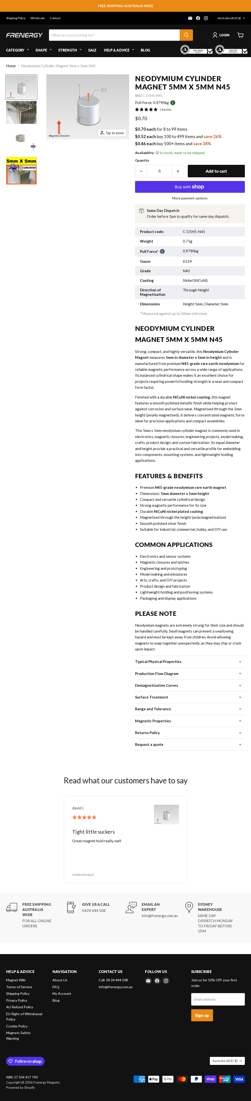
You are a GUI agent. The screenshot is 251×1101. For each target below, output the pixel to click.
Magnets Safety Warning (18, 1035)
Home (11, 66)
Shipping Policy (15, 18)
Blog (145, 50)
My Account (61, 993)
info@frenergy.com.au (116, 987)
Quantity (142, 160)
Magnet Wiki (15, 980)
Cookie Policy (16, 1026)
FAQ (55, 987)
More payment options (190, 198)
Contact (55, 18)
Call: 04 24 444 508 (113, 980)
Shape (41, 50)
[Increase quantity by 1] (178, 171)
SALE (92, 50)
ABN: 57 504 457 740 (22, 1077)
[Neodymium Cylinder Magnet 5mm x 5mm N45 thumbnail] (21, 87)
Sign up (202, 1015)
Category (15, 50)
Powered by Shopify (20, 1087)
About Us (59, 980)
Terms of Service (19, 987)
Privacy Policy (16, 1000)
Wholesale (37, 18)
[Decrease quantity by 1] (141, 171)
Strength (67, 50)
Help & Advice (117, 50)
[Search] (186, 35)
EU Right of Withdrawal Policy (24, 1017)
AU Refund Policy (19, 1007)
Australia (229, 18)
